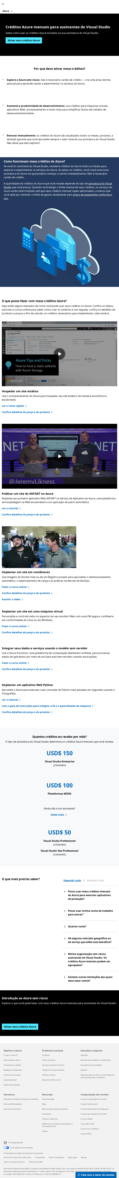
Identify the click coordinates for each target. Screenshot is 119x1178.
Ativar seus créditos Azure (24, 40)
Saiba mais (57, 814)
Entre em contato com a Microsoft (17, 1157)
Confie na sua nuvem (12, 1075)
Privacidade (40, 1157)
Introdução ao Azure (12, 1060)
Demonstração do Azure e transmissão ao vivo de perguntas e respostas (97, 1076)
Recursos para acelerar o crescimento (96, 1060)
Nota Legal (72, 1157)
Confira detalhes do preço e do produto (26, 412)
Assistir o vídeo (11, 599)
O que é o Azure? (11, 1055)
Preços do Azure (48, 1060)
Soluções (84, 1055)
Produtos (46, 1055)
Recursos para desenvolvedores (55, 1109)
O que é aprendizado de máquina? (94, 1109)
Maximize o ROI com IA (51, 1080)
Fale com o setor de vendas (97, 1175)
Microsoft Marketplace (13, 1104)
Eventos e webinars (50, 1119)
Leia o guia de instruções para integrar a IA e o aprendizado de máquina (46, 706)
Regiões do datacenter (13, 1070)
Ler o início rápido (13, 406)
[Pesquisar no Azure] (3, 4)
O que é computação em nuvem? (94, 1099)
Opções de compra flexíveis (53, 1070)
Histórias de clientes (12, 1085)
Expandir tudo (72, 880)
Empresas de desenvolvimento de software (21, 1099)
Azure (6, 10)
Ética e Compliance (56, 1157)
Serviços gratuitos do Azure (53, 1065)
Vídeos (45, 1131)
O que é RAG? (86, 1134)
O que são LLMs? (87, 1124)
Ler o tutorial (10, 508)
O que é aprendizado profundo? (94, 1114)
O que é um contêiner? (90, 1129)
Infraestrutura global (12, 1065)
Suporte (84, 1070)
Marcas (84, 1157)
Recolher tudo (95, 880)
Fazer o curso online (14, 587)
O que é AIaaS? (87, 1119)
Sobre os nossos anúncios (14, 1162)
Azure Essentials (10, 1080)
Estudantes (46, 1114)
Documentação (48, 1099)
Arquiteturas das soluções (91, 1065)
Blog (44, 1104)
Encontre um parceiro (12, 1109)
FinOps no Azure (49, 1075)
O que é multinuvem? (89, 1104)
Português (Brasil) (15, 1142)
